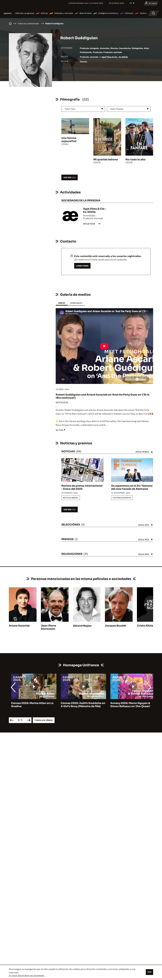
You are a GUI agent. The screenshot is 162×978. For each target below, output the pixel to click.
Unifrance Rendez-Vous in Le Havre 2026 (86, 3)
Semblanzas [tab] (76, 303)
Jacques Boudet (115, 625)
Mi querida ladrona (105, 159)
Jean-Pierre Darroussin (48, 627)
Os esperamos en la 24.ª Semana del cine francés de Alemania (132, 487)
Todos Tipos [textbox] (70, 109)
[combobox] (83, 109)
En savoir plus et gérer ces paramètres (26, 975)
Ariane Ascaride (19, 625)
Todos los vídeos (44, 720)
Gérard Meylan (82, 625)
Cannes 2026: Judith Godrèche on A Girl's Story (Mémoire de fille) (80, 705)
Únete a (143, 13)
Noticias (44, 13)
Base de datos (86, 13)
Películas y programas (24, 13)
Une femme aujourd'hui (68, 140)
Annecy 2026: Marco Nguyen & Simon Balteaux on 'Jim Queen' (128, 705)
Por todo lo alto (135, 159)
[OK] (149, 972)
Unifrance (129, 13)
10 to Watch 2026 (116, 3)
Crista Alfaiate (146, 625)
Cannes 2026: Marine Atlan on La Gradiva (30, 705)
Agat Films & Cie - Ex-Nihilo (115, 57)
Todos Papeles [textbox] (116, 109)
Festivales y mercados (63, 13)
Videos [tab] (61, 303)
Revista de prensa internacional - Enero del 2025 (81, 487)
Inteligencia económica (108, 13)
